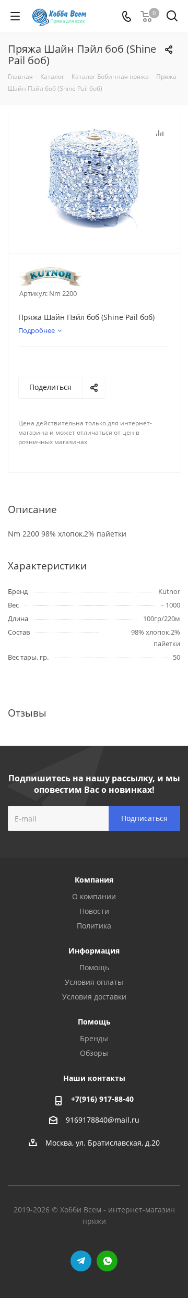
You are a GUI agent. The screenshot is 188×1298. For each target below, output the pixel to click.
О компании (94, 896)
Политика (94, 926)
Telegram (80, 1261)
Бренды (94, 1038)
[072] (94, 178)
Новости (94, 911)
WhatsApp (107, 1261)
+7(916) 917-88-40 (102, 1099)
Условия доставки (94, 997)
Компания (94, 880)
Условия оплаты (94, 982)
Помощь (94, 967)
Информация (94, 951)
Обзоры (94, 1053)
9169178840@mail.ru (102, 1120)
